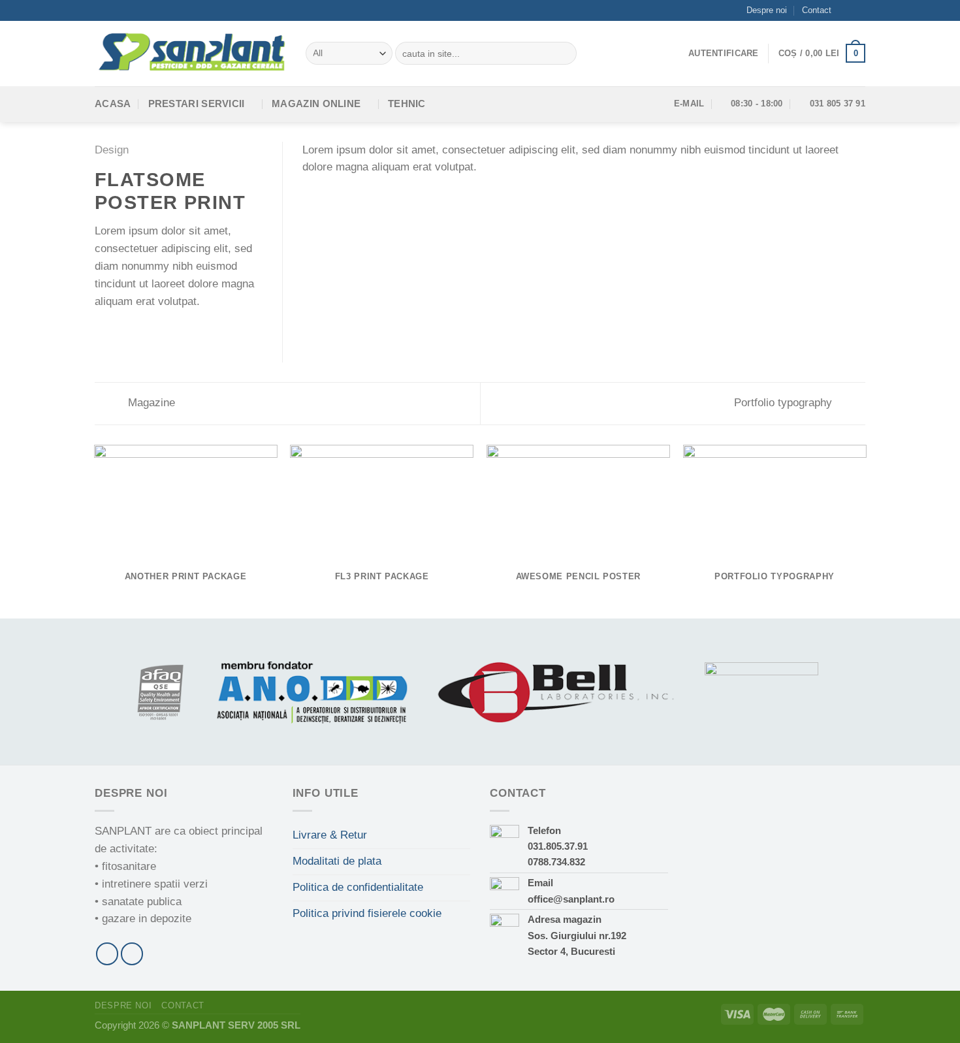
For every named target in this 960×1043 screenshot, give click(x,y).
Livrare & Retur (330, 835)
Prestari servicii (196, 103)
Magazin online (316, 103)
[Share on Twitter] (119, 333)
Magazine (150, 402)
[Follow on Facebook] (846, 10)
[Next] (865, 530)
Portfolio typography (784, 402)
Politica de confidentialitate (358, 887)
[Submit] (563, 53)
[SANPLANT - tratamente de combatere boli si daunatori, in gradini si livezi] (190, 53)
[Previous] (94, 530)
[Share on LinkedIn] (170, 333)
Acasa (113, 103)
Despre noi (766, 10)
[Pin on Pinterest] (153, 333)
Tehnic (407, 103)
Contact (816, 10)
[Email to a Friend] (136, 333)
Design (112, 150)
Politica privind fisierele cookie (367, 913)
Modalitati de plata (337, 861)
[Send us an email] (859, 10)
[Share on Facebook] (102, 333)
